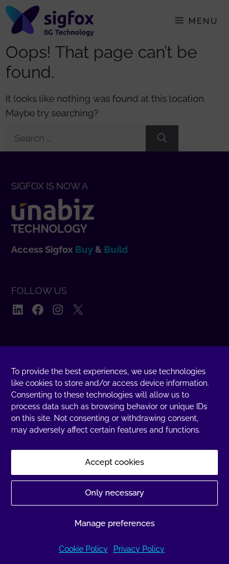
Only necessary (114, 493)
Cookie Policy (83, 549)
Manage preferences (114, 523)
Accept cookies (114, 462)
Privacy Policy (139, 549)
